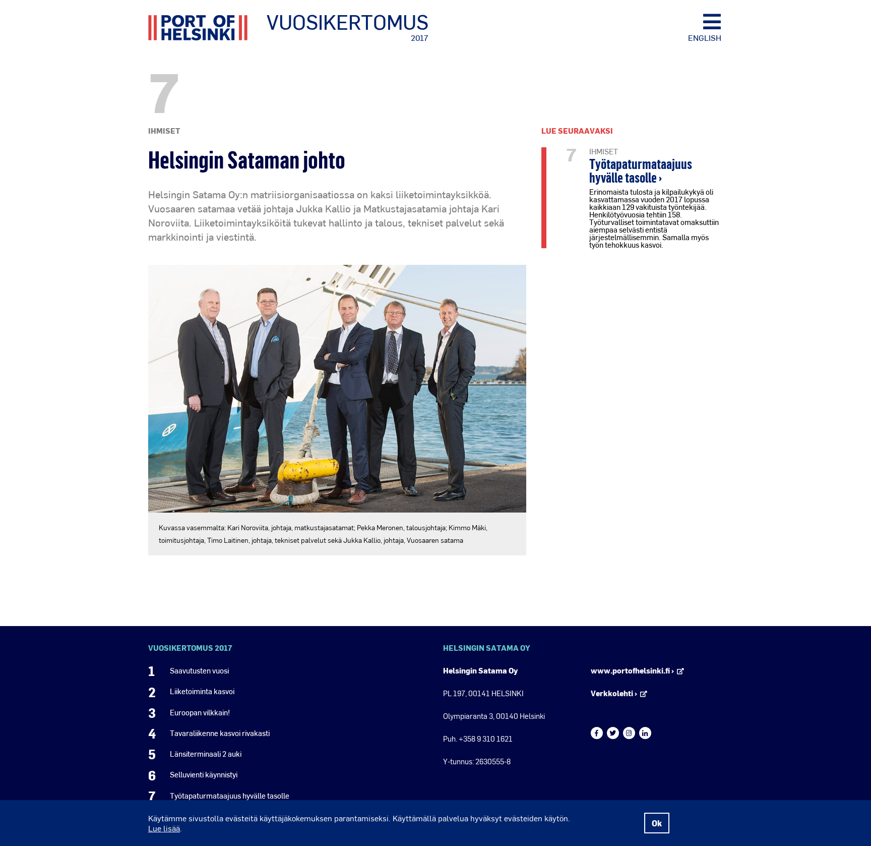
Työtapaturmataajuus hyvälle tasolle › (640, 170)
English (704, 37)
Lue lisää (164, 828)
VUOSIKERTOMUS (347, 27)
